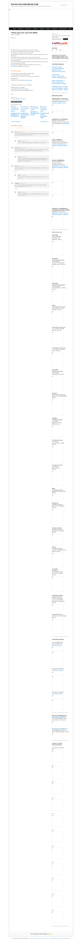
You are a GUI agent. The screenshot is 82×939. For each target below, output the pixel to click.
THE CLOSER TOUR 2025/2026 (58, 68)
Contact (70, 28)
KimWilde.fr (35, 28)
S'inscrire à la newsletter (16, 101)
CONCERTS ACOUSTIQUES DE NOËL (59, 77)
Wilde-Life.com (28, 28)
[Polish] (62, 43)
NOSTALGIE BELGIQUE (58, 670)
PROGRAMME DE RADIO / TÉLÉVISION (60, 86)
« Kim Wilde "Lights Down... (16, 121)
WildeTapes (42, 28)
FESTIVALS (54, 76)
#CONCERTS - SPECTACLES (20, 98)
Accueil (14, 28)
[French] (53, 43)
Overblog (50, 934)
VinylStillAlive (54, 28)
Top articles (31, 938)
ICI (61, 239)
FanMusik (48, 28)
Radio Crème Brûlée (62, 28)
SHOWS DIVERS (60, 76)
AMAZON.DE (60, 167)
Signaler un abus (41, 938)
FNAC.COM (54, 103)
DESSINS (64, 83)
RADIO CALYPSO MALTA (57, 645)
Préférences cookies (66, 938)
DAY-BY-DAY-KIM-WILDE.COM (24, 4)
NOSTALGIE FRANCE (58, 693)
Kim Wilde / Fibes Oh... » (45, 121)
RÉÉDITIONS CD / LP (60, 80)
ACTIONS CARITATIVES (56, 83)
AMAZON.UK (59, 103)
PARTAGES (65, 89)
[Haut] (12, 94)
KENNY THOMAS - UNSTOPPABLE (59, 717)
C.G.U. (47, 938)
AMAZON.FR (60, 145)
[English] (55, 43)
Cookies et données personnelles (55, 938)
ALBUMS (53, 80)
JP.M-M (18, 938)
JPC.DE (64, 103)
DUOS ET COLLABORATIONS (58, 82)
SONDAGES (60, 89)
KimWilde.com (21, 28)
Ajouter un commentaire (21, 127)
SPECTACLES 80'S (55, 74)
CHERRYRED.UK (63, 101)
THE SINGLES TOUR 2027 (57, 67)
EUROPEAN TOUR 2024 (56, 70)
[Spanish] (66, 43)
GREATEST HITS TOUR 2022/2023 (58, 71)
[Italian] (64, 43)
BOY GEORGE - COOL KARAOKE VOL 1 (60, 728)
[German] (58, 43)
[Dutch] (60, 43)
